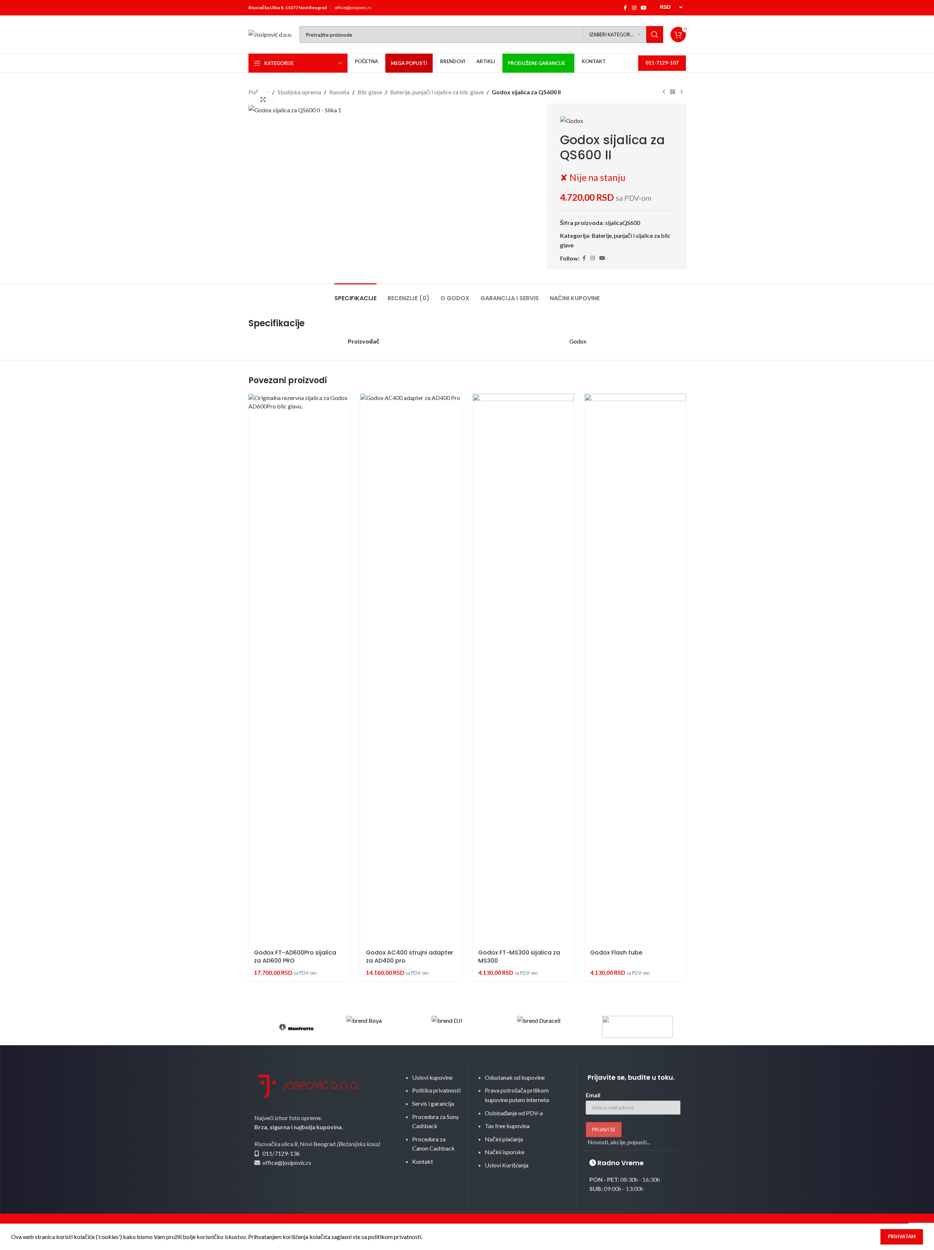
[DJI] (466, 1027)
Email (593, 1094)
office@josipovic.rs (353, 7)
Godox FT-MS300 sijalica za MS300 (519, 956)
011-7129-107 (662, 63)
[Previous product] (663, 92)
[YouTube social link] (644, 8)
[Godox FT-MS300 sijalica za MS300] (523, 669)
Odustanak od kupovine (515, 1077)
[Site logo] (270, 33)
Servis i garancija (433, 1103)
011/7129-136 (281, 1153)
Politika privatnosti (436, 1090)
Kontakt (422, 1161)
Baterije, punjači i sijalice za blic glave (437, 91)
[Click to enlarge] (263, 99)
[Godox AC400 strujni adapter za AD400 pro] (411, 669)
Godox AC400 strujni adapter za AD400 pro (409, 956)
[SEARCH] (654, 34)
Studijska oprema (299, 91)
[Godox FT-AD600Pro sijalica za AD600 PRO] (299, 669)
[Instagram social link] (634, 8)
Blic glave (369, 91)
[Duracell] (552, 1027)
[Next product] (681, 92)
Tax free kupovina (507, 1125)
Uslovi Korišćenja (506, 1165)
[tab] (355, 294)
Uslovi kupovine (432, 1077)
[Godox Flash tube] (635, 669)
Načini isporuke (504, 1151)
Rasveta (339, 91)
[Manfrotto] (296, 1027)
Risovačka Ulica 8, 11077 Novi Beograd (287, 7)
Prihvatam (902, 1236)
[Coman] (637, 1027)
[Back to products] (672, 92)
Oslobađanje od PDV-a (514, 1112)
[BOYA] (381, 1027)
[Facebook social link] (625, 8)
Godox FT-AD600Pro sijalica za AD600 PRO (295, 956)
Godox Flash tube (616, 952)
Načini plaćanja (504, 1138)
